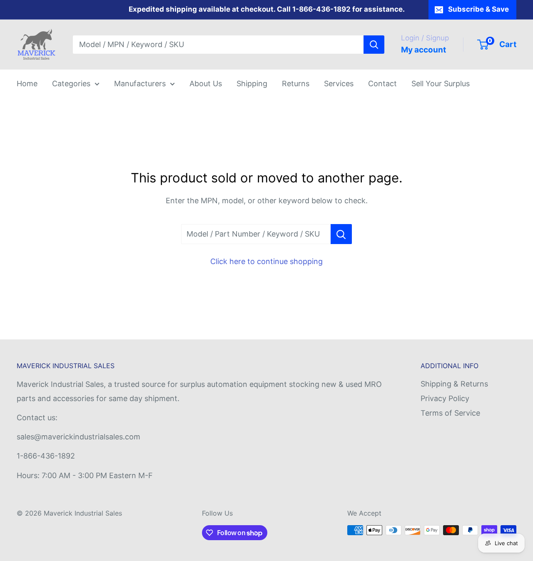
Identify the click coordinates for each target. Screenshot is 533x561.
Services (339, 83)
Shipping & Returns (454, 383)
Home (27, 83)
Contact (382, 83)
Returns (295, 83)
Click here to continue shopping (266, 261)
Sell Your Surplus (440, 83)
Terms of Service (450, 413)
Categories (71, 83)
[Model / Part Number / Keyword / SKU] (341, 234)
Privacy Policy (445, 398)
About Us (205, 83)
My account (423, 50)
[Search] (374, 44)
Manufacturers (140, 83)
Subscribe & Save (478, 9)
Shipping (252, 83)
